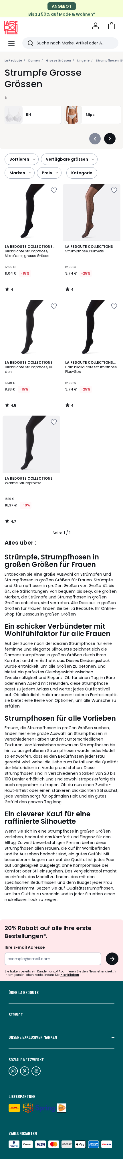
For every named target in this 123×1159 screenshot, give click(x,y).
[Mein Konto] (95, 26)
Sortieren (19, 159)
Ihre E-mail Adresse (25, 947)
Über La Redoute (24, 992)
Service (16, 1014)
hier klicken (69, 975)
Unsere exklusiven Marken (33, 1037)
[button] (111, 26)
